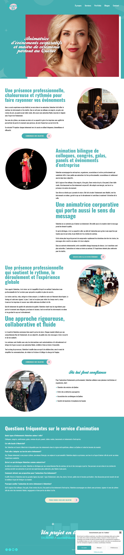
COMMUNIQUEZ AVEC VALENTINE (35, 136)
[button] (120, 532)
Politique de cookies (98, 552)
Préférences (114, 547)
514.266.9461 (47, 538)
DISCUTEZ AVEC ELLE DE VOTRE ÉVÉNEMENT (85, 257)
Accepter (84, 547)
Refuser (99, 547)
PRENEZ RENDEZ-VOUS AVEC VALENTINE (60, 500)
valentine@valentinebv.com (69, 538)
